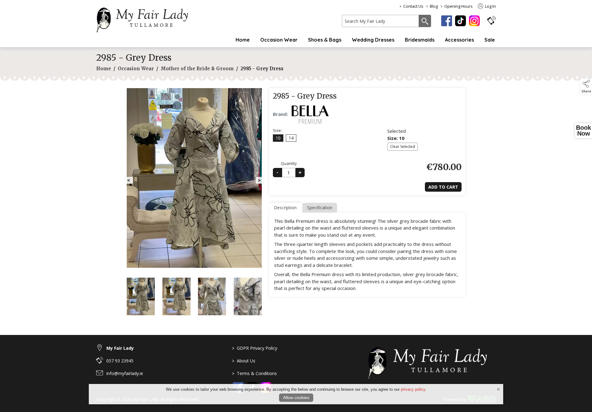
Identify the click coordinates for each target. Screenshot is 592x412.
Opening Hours (458, 6)
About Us (243, 360)
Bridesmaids (419, 40)
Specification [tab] (319, 207)
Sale (489, 40)
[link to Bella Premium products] (310, 114)
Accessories (459, 40)
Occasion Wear (279, 40)
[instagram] (474, 20)
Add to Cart (443, 187)
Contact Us (413, 6)
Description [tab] (285, 207)
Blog (434, 6)
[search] (380, 21)
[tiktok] (460, 20)
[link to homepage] (145, 18)
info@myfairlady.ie (124, 373)
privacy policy (413, 389)
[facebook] (446, 20)
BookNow (583, 131)
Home (243, 40)
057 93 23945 (120, 361)
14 (291, 138)
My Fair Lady (120, 348)
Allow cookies (296, 397)
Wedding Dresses (373, 40)
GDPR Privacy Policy (254, 348)
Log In (490, 6)
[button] (491, 20)
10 (278, 138)
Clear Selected (402, 146)
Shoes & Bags (324, 40)
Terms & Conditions (254, 373)
